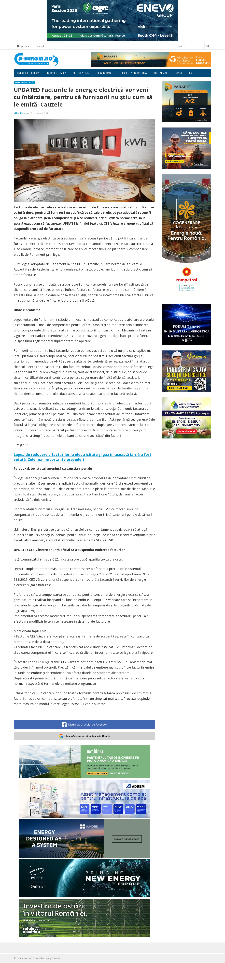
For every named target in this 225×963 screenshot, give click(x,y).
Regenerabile (105, 72)
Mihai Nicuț (20, 113)
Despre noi (23, 46)
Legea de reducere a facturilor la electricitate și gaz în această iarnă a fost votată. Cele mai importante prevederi (82, 457)
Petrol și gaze (82, 72)
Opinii (179, 72)
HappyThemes (52, 958)
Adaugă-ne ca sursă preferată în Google (87, 736)
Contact (40, 46)
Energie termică (56, 72)
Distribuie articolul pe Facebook (87, 724)
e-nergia (26, 958)
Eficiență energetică (134, 72)
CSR (191, 72)
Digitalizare (161, 72)
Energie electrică (28, 72)
